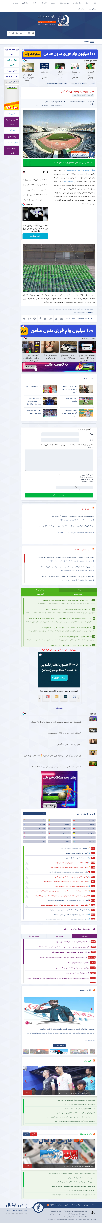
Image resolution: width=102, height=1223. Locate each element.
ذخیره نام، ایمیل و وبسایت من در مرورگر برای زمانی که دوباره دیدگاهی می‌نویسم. (86, 478)
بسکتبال (43, 833)
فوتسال (68, 820)
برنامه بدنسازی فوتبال (11, 150)
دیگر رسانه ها (77, 3)
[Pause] (25, 219)
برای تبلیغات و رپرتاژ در (12, 51)
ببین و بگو (86, 508)
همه (44, 814)
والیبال (92, 837)
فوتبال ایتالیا (41, 829)
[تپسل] (23, 50)
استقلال (92, 824)
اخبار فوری (74, 309)
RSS (34, 3)
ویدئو (87, 3)
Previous (26, 1009)
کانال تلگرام (50, 1204)
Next (92, 1009)
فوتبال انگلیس (66, 829)
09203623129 (11, 76)
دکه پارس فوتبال (85, 1134)
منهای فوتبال (66, 833)
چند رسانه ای (83, 83)
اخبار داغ (80, 309)
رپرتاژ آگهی (25, 3)
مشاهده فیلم (60, 1046)
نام (91, 434)
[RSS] (94, 509)
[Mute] (28, 219)
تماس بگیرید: (12, 70)
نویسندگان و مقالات (82, 549)
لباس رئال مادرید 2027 (12, 122)
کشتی (68, 837)
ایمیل (91, 440)
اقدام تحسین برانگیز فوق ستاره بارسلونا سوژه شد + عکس (79, 1104)
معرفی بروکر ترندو (11, 142)
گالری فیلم (67, 841)
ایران (83, 312)
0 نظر (47, 101)
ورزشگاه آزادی (68, 181)
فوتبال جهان (42, 824)
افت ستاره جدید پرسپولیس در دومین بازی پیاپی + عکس (79, 1109)
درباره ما (15, 3)
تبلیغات (53, 3)
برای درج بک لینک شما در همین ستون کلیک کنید (59, 649)
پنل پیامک (11, 113)
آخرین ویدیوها (85, 990)
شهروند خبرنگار (64, 3)
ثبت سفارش (35, 236)
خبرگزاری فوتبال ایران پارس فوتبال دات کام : (80, 170)
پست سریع (12, 136)
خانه (95, 3)
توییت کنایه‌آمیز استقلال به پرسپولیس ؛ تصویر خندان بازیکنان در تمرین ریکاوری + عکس (71, 1117)
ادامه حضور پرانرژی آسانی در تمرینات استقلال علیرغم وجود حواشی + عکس (74, 1121)
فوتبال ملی (58, 309)
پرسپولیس (67, 824)
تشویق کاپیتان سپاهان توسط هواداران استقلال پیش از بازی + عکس (76, 1113)
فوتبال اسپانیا (90, 829)
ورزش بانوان (42, 837)
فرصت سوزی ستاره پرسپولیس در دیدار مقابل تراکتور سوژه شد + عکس (76, 1100)
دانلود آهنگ (12, 130)
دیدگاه (90, 448)
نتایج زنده (59, 708)
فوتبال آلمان (91, 833)
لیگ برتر (43, 820)
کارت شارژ (43, 3)
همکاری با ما (92, 9)
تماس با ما (81, 9)
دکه (44, 841)
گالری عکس (74, 83)
